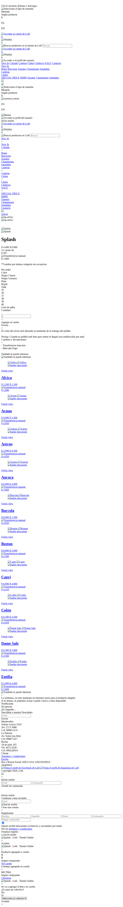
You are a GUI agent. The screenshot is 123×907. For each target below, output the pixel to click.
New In (5, 63)
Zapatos (22, 69)
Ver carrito (6, 863)
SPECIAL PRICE (10, 77)
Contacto (56, 63)
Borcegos (12, 69)
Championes (33, 69)
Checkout (6, 878)
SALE (48, 63)
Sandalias (44, 69)
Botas (4, 69)
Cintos (31, 63)
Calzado (14, 63)
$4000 (23, 77)
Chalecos (39, 63)
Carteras (23, 63)
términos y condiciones (20, 828)
